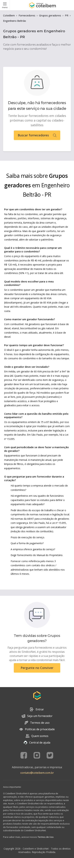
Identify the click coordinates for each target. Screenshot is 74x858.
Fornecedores (27, 15)
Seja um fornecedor (39, 716)
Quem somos (39, 736)
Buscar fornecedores (33, 135)
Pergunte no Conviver (37, 668)
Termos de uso (40, 723)
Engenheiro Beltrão (14, 20)
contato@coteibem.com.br (37, 773)
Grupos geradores (50, 15)
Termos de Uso (46, 836)
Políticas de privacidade (40, 729)
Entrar (40, 709)
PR (66, 15)
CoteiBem (9, 15)
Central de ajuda (39, 742)
